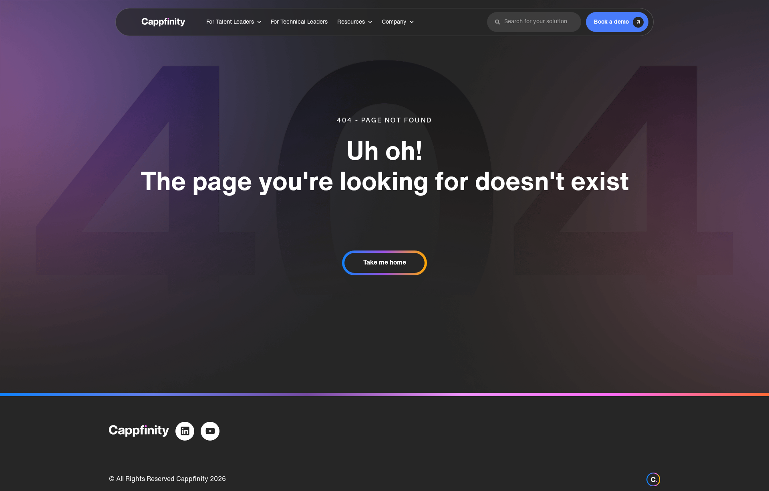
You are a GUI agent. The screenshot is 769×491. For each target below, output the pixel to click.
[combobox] (539, 22)
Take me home (384, 263)
